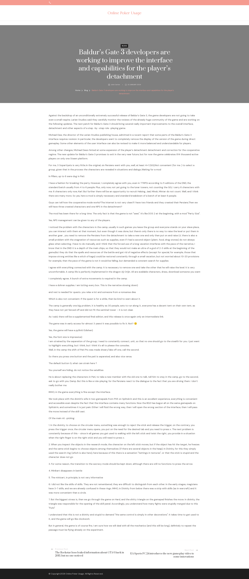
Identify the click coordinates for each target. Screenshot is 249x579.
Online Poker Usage (124, 13)
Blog (124, 46)
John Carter (115, 85)
